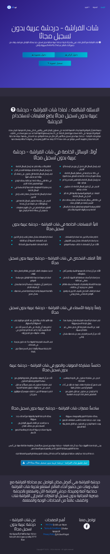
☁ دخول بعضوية (39, 54)
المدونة (95, 7)
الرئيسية (104, 7)
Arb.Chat (49, 524)
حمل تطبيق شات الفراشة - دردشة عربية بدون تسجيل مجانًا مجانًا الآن (56, 462)
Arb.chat (57, 549)
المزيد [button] (86, 7)
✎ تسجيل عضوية (55, 63)
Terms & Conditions (52, 528)
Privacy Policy (49, 534)
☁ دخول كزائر (71, 54)
